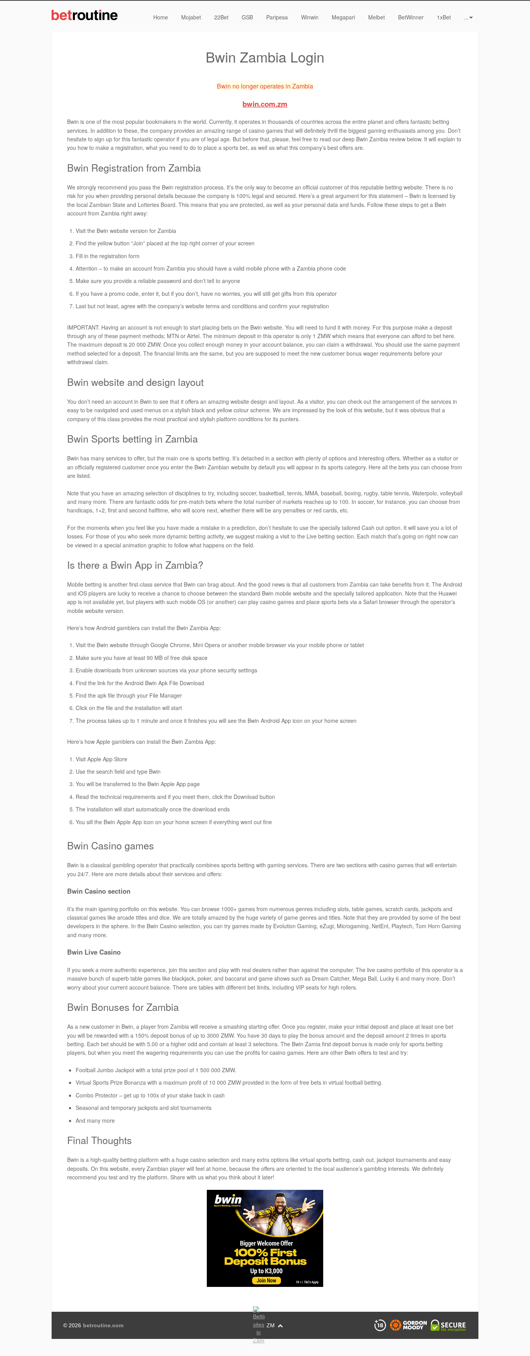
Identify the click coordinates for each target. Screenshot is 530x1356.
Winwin (310, 17)
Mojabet (191, 17)
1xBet (444, 17)
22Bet (221, 17)
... (466, 17)
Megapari (343, 17)
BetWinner (411, 17)
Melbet (376, 17)
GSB (247, 17)
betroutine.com (103, 1325)
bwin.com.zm (265, 104)
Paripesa (277, 17)
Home (160, 17)
